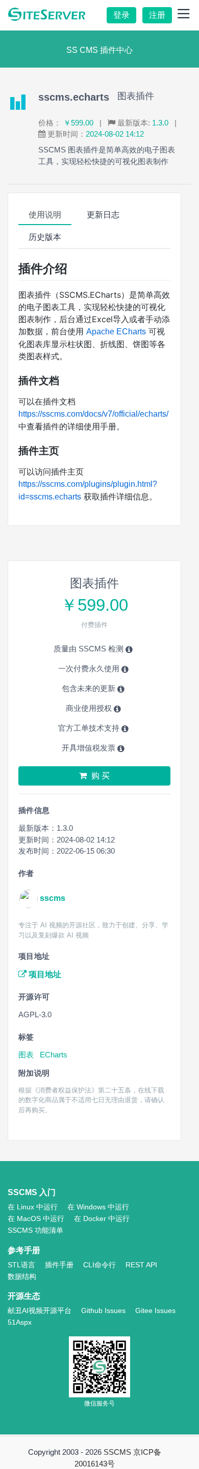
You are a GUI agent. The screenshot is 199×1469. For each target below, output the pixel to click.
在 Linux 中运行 (33, 1207)
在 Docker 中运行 (102, 1218)
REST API (141, 1265)
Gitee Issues (155, 1310)
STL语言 (21, 1265)
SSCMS (117, 1452)
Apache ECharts (116, 331)
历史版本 (45, 237)
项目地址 (44, 974)
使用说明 (45, 214)
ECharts (53, 1054)
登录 (121, 15)
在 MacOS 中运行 (36, 1218)
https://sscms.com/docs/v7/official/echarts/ (93, 414)
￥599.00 (78, 122)
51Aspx (20, 1322)
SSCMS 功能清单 (35, 1230)
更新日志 (103, 214)
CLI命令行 (99, 1265)
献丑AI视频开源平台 (39, 1310)
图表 (27, 1054)
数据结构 (22, 1276)
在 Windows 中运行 (98, 1207)
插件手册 (59, 1265)
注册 (157, 15)
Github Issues (103, 1310)
